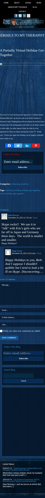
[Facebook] (9, 145)
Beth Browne (13, 215)
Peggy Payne (17, 251)
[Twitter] (18, 145)
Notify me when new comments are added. (21, 331)
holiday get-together (30, 190)
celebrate (9, 190)
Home (6, 3)
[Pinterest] (36, 145)
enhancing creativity (20, 184)
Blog (35, 7)
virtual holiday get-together (12, 193)
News (39, 3)
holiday (18, 190)
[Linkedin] (27, 145)
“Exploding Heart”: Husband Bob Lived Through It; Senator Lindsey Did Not (22, 469)
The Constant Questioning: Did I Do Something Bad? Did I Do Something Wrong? (21, 480)
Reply (35, 218)
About (17, 3)
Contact (22, 11)
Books (28, 3)
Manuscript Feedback (17, 7)
